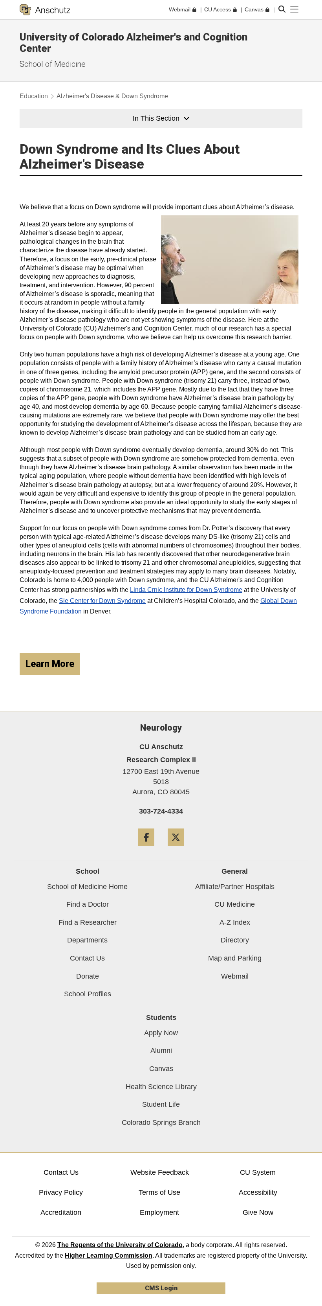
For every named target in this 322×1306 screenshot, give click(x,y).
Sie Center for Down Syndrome (102, 600)
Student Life (161, 1104)
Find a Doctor (87, 904)
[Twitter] (176, 849)
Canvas (161, 1069)
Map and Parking (235, 958)
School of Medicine (53, 64)
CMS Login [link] (161, 1288)
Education (34, 96)
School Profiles (87, 994)
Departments (87, 940)
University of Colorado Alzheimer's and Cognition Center (133, 42)
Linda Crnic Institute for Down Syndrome (186, 589)
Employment (159, 1212)
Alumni (161, 1050)
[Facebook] (146, 849)
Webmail (235, 976)
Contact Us (87, 958)
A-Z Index (235, 922)
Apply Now (161, 1033)
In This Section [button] (156, 118)
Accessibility (258, 1192)
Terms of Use (159, 1192)
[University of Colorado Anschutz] (45, 9)
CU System (258, 1172)
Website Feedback (159, 1172)
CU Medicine (234, 904)
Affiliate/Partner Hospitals (234, 887)
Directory (235, 940)
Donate (87, 976)
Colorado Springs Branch (161, 1122)
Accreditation (60, 1212)
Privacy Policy (61, 1192)
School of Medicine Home (87, 887)
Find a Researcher (88, 922)
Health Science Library (161, 1087)
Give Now (258, 1212)
